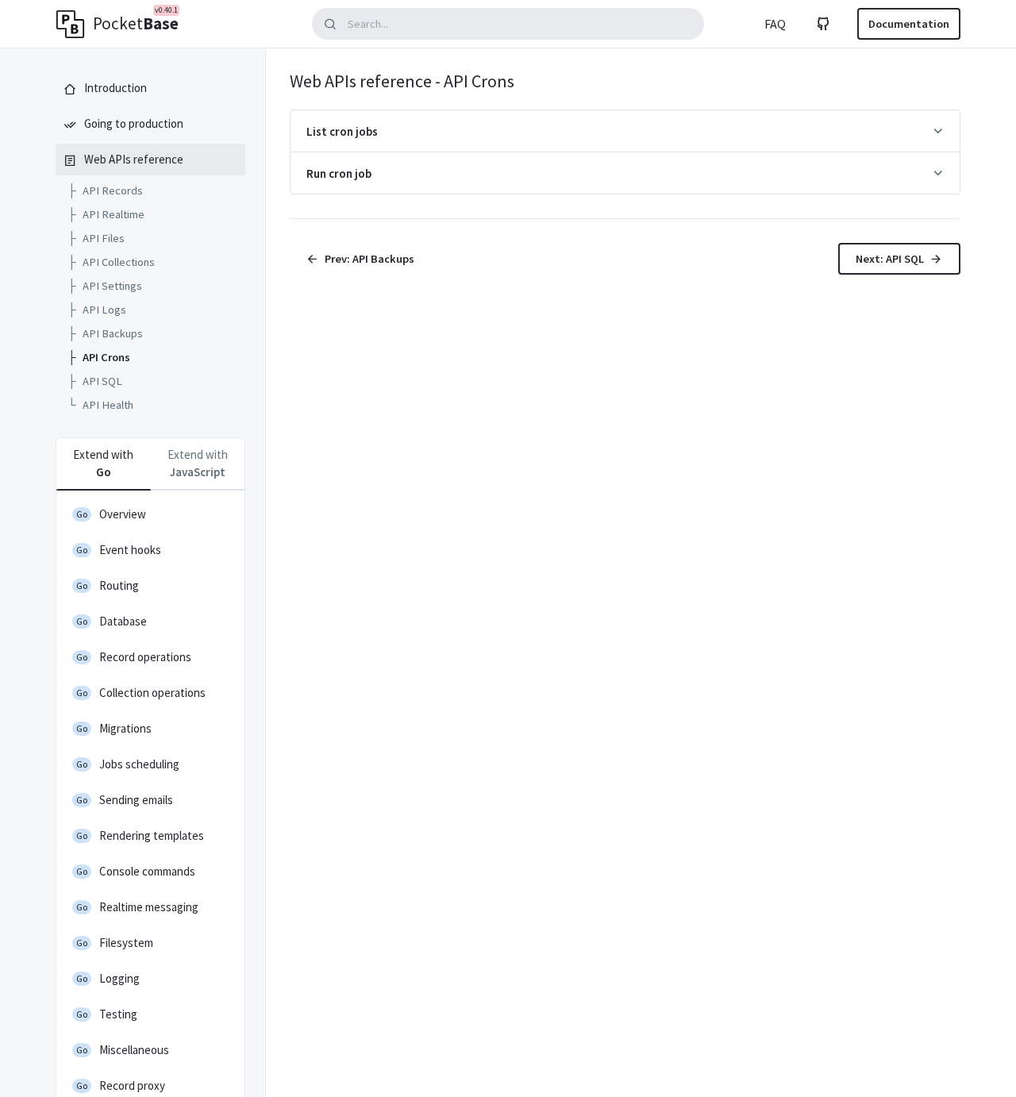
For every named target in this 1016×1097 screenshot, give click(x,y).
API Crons (98, 357)
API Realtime (105, 214)
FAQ (775, 24)
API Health (100, 405)
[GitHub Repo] (823, 24)
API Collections (111, 262)
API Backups (105, 333)
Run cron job (338, 173)
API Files (96, 238)
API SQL (94, 381)
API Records (105, 190)
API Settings (104, 286)
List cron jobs (342, 131)
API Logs (96, 309)
